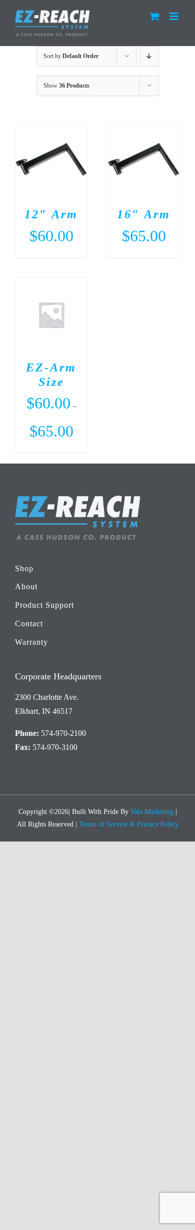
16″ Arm (143, 214)
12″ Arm (51, 214)
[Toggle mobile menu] (175, 16)
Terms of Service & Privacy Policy (128, 824)
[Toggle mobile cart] (155, 16)
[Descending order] (149, 56)
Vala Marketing (152, 811)
